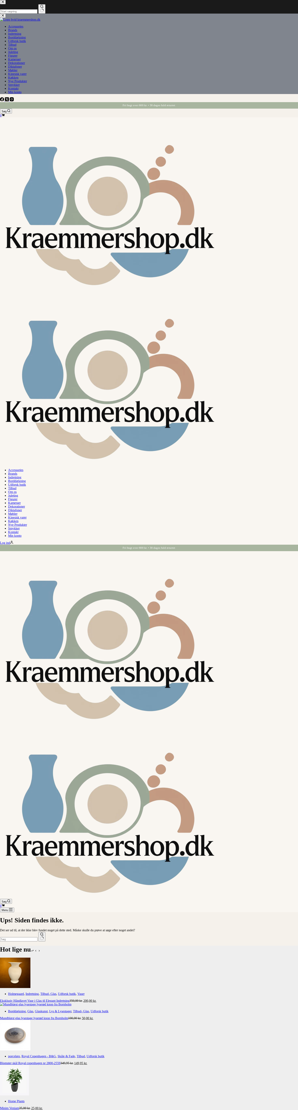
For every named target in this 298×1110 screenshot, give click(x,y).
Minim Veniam (9, 1108)
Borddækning (17, 481)
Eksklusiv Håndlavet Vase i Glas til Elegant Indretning (35, 1000)
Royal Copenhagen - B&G (38, 1056)
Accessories (15, 470)
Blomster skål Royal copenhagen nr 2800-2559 (30, 1063)
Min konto (14, 535)
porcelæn (14, 1056)
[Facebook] (2, 100)
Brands (12, 473)
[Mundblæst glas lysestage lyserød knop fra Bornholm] (35, 1004)
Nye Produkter (17, 524)
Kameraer (14, 503)
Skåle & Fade (66, 1056)
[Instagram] (12, 100)
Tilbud (12, 488)
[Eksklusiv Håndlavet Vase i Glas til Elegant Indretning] (15, 987)
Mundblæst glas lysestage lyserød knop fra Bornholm (34, 1018)
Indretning (14, 477)
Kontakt (13, 532)
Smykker (14, 528)
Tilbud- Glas (48, 994)
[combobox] (19, 939)
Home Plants (16, 1101)
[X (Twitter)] (7, 100)
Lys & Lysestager (60, 1011)
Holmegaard (16, 994)
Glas (30, 1011)
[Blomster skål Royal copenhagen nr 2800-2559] (15, 1049)
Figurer (12, 499)
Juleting (13, 495)
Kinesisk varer (17, 517)
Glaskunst (41, 1011)
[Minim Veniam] (14, 1094)
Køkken (13, 521)
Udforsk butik (17, 484)
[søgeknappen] (41, 936)
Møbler (12, 513)
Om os (12, 492)
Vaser (81, 994)
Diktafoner (15, 510)
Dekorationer (16, 506)
